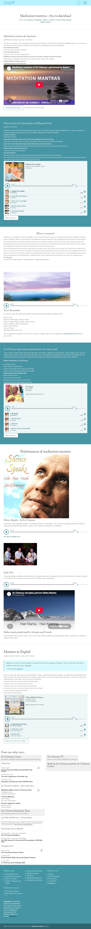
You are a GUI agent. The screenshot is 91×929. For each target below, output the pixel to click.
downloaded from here (71, 334)
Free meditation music (12, 874)
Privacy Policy (52, 878)
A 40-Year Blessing (7, 797)
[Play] (7, 186)
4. (18, 206)
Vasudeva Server (37, 926)
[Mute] (76, 185)
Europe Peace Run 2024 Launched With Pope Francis (16, 770)
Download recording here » (12, 589)
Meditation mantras (32, 873)
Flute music (30, 875)
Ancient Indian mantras (63, 20)
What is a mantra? (49, 20)
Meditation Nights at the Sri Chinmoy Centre (16, 790)
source (19, 669)
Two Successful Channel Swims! (12, 852)
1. (17, 191)
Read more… (14, 916)
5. (17, 211)
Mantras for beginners (35, 20)
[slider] (82, 186)
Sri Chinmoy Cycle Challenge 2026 (13, 863)
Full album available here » (12, 536)
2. (18, 196)
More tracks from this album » (16, 741)
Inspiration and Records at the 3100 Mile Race (17, 781)
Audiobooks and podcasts (34, 880)
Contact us (51, 883)
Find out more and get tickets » (23, 825)
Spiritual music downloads (13, 876)
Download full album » (13, 107)
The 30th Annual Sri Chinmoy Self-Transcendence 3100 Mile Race (21, 841)
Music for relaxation (11, 878)
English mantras (45, 22)
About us (51, 874)
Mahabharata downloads (34, 878)
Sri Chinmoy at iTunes (12, 891)
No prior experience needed (10, 803)
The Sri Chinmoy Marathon (10, 835)
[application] (45, 185)
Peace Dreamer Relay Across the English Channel (18, 857)
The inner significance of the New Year (14, 776)
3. (18, 201)
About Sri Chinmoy (54, 876)
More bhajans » (11, 435)
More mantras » (11, 218)
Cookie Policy (52, 881)
